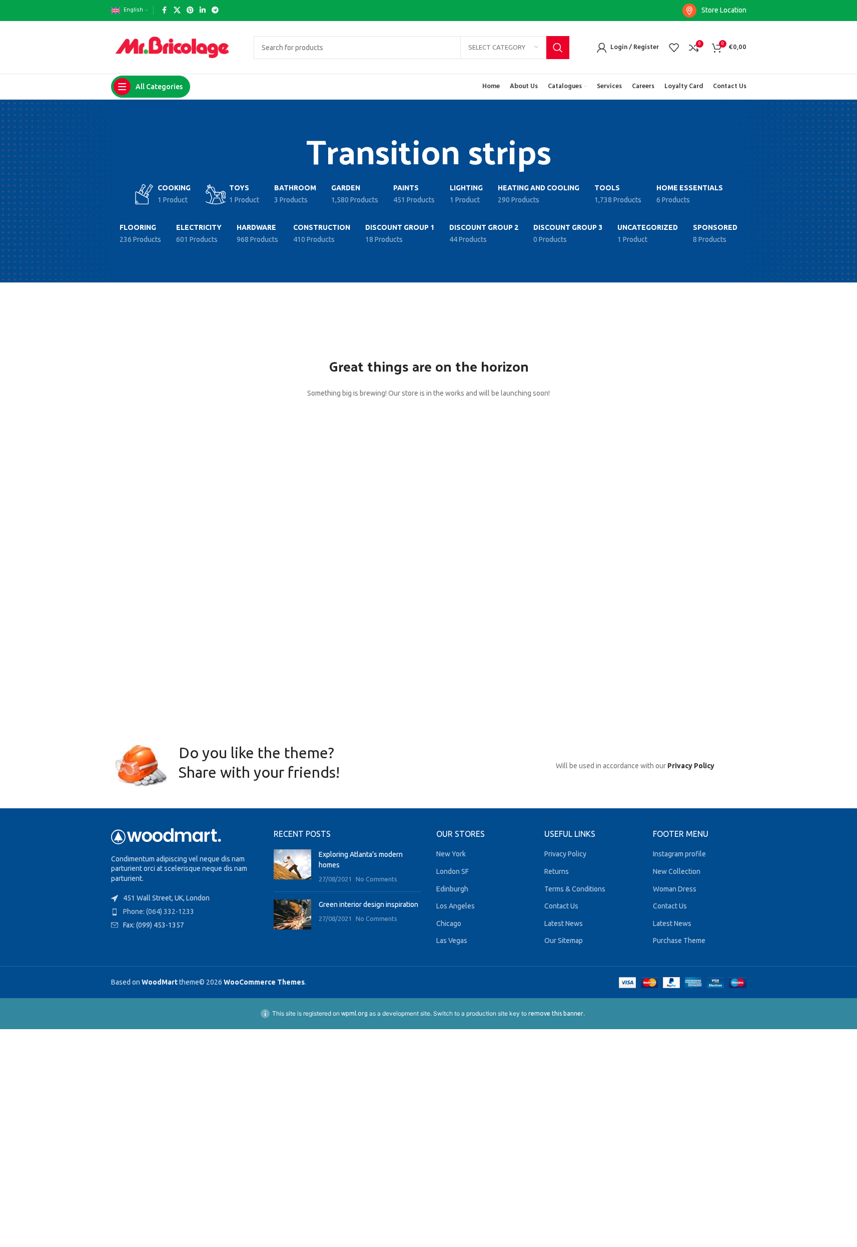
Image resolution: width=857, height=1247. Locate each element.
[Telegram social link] (215, 10)
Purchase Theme (679, 941)
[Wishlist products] (674, 48)
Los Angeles (455, 906)
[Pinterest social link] (190, 10)
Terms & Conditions (574, 889)
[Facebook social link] (165, 10)
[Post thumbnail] (292, 866)
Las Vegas (451, 941)
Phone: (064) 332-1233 (158, 911)
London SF (452, 871)
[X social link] (177, 10)
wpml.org (354, 1013)
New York (451, 854)
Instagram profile (679, 854)
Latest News (563, 923)
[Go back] (293, 150)
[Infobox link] (714, 11)
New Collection (676, 871)
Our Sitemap (563, 941)
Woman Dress (674, 889)
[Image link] (166, 835)
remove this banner (555, 1013)
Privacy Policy (690, 766)
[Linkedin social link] (203, 10)
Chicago (448, 923)
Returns (556, 871)
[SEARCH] (557, 47)
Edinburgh (452, 889)
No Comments (376, 878)
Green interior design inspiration (368, 904)
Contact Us (561, 906)
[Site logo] (172, 47)
